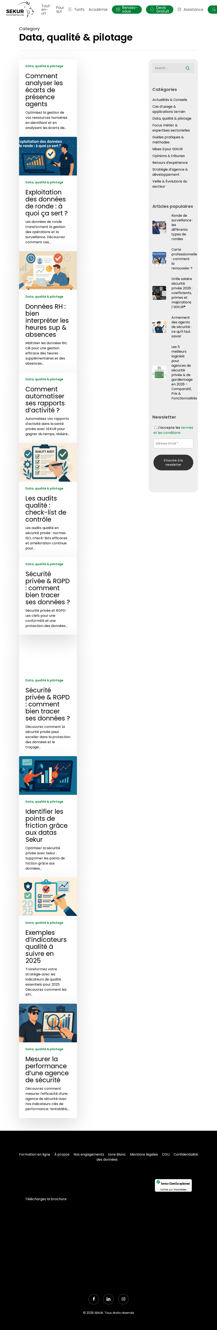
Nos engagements (89, 1154)
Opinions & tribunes (168, 155)
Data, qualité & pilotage (44, 66)
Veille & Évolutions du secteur (169, 184)
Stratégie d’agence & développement (170, 172)
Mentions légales (144, 1154)
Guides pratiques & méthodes (168, 140)
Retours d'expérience (170, 162)
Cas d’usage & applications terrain (168, 109)
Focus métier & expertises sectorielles (171, 128)
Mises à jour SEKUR (167, 149)
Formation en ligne (34, 1154)
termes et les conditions (173, 430)
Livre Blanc (117, 1154)
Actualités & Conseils (169, 99)
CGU (166, 1154)
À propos (62, 1154)
